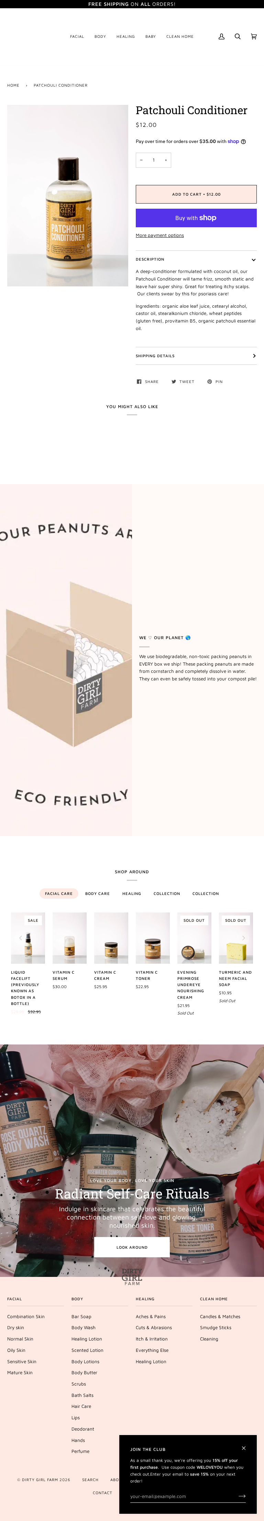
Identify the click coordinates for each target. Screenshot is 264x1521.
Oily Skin (16, 1350)
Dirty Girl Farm (40, 1479)
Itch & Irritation (152, 1339)
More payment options (160, 235)
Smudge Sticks (215, 1327)
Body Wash (84, 1327)
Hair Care (81, 1406)
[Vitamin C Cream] (111, 937)
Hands (78, 1440)
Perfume (80, 1451)
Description (150, 259)
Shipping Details (155, 355)
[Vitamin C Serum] (70, 937)
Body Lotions (85, 1361)
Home (13, 85)
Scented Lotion (87, 1350)
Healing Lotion (87, 1339)
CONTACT (102, 1492)
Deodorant (83, 1429)
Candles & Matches (220, 1316)
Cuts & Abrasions (154, 1327)
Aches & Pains (151, 1316)
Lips (76, 1417)
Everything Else (152, 1350)
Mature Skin (20, 1372)
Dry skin (15, 1327)
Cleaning (209, 1339)
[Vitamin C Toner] (153, 937)
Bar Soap (81, 1316)
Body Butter (84, 1372)
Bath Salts (83, 1395)
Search (90, 1479)
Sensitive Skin (21, 1361)
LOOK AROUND (132, 1247)
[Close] (246, 1445)
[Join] (237, 1496)
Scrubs (79, 1384)
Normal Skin (20, 1339)
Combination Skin (26, 1316)
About (117, 1479)
